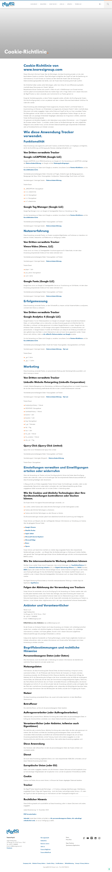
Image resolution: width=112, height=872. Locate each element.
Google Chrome (30, 527)
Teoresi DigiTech (45, 849)
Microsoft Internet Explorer (34, 537)
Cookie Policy (50, 863)
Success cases (45, 843)
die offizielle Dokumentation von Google (57, 334)
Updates (69, 4)
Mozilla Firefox (30, 530)
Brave (27, 543)
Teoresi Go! (78, 4)
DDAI (25, 569)
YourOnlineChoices (77, 565)
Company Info (27, 863)
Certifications (59, 863)
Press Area (68, 839)
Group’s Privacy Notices (82, 863)
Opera (27, 546)
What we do (53, 4)
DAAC (79, 567)
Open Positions (70, 843)
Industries (43, 4)
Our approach (45, 837)
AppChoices (35, 583)
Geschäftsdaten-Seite (31, 170)
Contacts (9, 848)
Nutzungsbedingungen (61, 163)
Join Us (62, 4)
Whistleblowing (69, 863)
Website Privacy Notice (38, 863)
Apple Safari (29, 533)
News (67, 837)
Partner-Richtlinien (76, 167)
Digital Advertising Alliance (64, 567)
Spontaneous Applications (73, 845)
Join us (43, 846)
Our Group (34, 4)
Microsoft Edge (30, 540)
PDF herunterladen (30, 814)
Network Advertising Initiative (39, 567)
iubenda (26, 818)
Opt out (65, 349)
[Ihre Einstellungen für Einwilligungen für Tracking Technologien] (109, 869)
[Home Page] (7, 4)
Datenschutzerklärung (33, 163)
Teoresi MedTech (46, 852)
